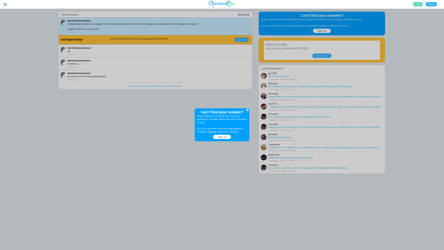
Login (418, 4)
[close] (247, 110)
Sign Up (431, 4)
